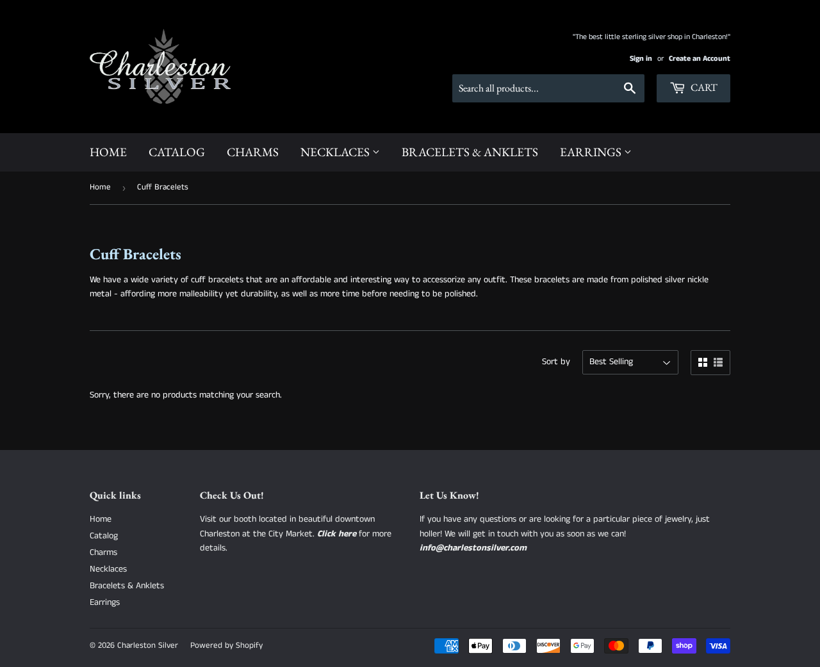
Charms (253, 152)
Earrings (592, 152)
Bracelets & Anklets (470, 152)
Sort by (556, 361)
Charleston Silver (147, 645)
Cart (703, 87)
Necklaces (336, 152)
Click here (336, 533)
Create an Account (699, 58)
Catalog (177, 152)
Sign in (641, 58)
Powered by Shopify (226, 645)
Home (108, 152)
